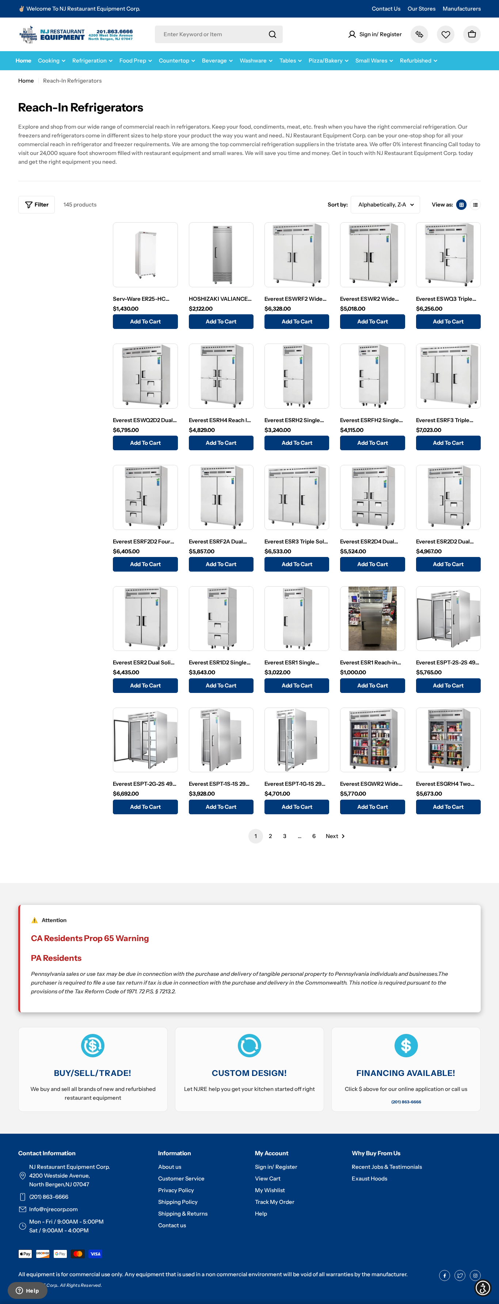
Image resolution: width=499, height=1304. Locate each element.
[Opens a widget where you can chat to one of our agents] (27, 1291)
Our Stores (421, 8)
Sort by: (338, 204)
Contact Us (386, 8)
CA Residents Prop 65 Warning (90, 938)
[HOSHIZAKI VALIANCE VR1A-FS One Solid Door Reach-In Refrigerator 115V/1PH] (221, 255)
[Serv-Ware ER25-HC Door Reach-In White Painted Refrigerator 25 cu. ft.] (145, 255)
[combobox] (219, 34)
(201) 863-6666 (406, 1101)
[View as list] (475, 204)
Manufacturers (462, 8)
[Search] (272, 34)
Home (26, 80)
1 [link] (256, 836)
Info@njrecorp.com (53, 1209)
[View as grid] (461, 204)
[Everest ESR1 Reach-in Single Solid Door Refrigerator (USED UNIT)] (372, 619)
